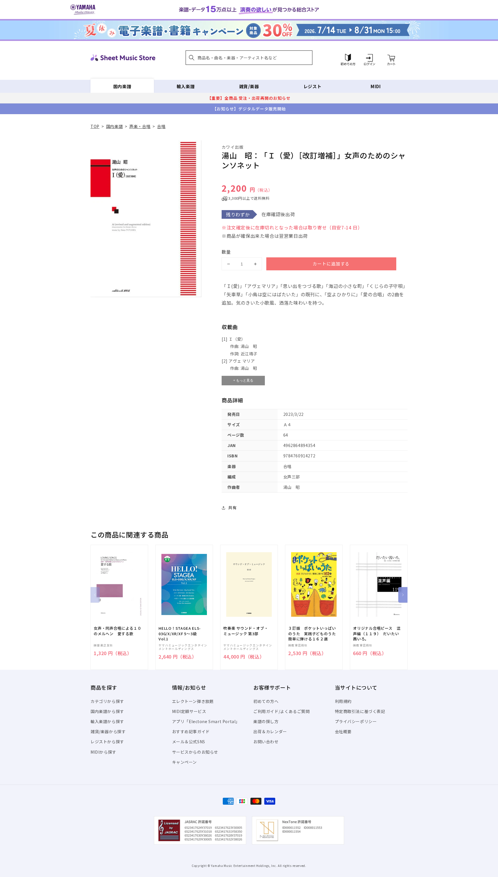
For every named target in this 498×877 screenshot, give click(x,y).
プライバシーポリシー (356, 721)
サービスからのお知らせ (195, 752)
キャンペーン (184, 762)
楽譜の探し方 (266, 721)
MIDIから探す (103, 752)
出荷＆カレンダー (270, 731)
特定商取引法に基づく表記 (360, 711)
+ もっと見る (243, 380)
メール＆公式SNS (188, 741)
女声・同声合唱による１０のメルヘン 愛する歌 (117, 631)
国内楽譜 (122, 86)
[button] (249, 57)
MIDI (376, 86)
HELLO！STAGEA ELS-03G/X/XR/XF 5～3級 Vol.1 (180, 633)
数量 (226, 252)
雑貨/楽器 (249, 86)
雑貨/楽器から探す (108, 731)
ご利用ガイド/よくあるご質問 (281, 711)
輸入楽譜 (186, 86)
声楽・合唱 (139, 126)
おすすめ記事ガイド (191, 731)
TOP (94, 126)
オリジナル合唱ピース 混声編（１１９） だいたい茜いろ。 (376, 633)
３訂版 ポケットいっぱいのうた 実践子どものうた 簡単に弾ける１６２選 (313, 633)
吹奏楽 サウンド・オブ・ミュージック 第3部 (245, 631)
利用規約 (343, 701)
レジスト (312, 86)
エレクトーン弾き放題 (193, 701)
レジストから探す (107, 741)
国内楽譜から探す (107, 711)
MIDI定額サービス (189, 711)
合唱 (161, 126)
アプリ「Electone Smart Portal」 (206, 721)
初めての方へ (266, 701)
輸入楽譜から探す (107, 721)
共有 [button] (232, 507)
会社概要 (343, 731)
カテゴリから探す (107, 701)
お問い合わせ (266, 741)
